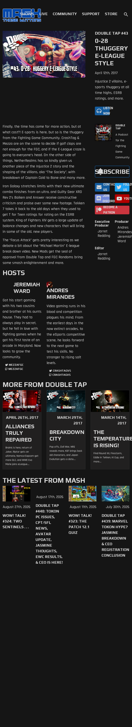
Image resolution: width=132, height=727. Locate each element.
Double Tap (120, 127)
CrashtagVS (62, 370)
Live (43, 14)
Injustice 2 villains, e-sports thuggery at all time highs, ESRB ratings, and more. (112, 90)
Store (111, 14)
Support (91, 14)
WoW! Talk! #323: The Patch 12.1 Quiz (80, 524)
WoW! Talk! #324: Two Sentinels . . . (16, 521)
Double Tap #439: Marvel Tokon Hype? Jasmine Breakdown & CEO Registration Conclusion (115, 535)
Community (65, 14)
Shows (27, 14)
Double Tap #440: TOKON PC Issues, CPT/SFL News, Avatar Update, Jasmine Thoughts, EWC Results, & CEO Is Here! (49, 534)
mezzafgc (16, 364)
